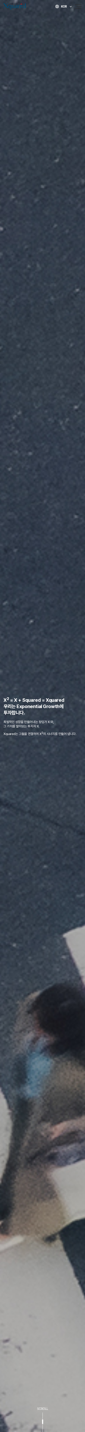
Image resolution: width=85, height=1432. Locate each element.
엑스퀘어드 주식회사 (22, 6)
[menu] (79, 6)
